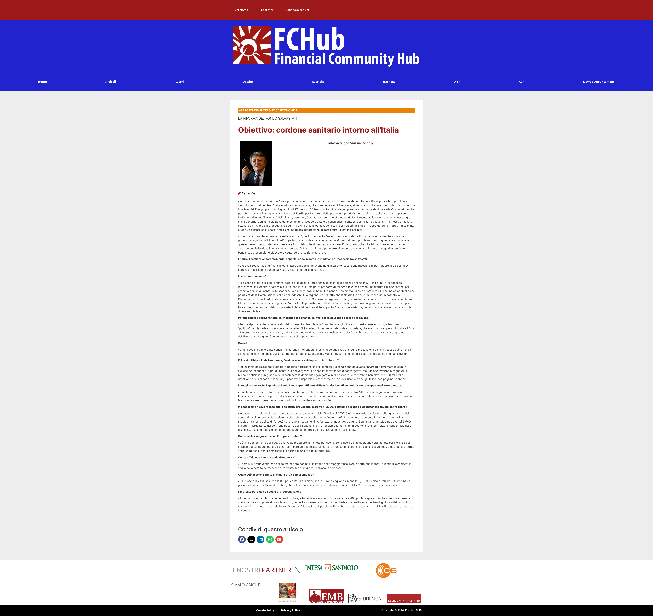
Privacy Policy (290, 610)
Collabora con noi (297, 10)
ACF (521, 82)
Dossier (247, 82)
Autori (179, 82)
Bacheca (389, 82)
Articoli (110, 82)
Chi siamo (241, 10)
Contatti (267, 10)
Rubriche (318, 82)
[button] (242, 539)
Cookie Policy (265, 610)
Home (42, 82)
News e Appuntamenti (599, 82)
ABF (457, 82)
